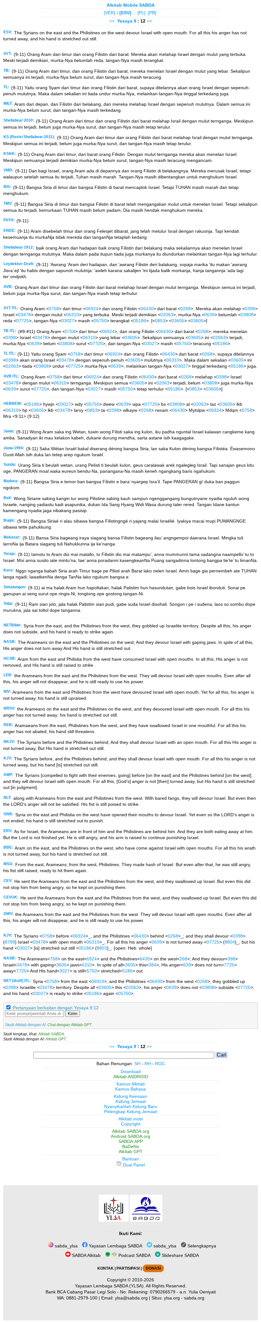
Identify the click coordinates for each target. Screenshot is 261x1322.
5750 (92, 970)
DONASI (153, 1268)
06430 (147, 308)
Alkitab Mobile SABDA (131, 5)
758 (54, 958)
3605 (61, 964)
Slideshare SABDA (179, 1255)
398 (231, 958)
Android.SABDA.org (130, 1136)
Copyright (130, 1123)
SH (137, 1063)
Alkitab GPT (56, 1039)
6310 (87, 964)
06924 (92, 308)
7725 (229, 964)
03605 (178, 320)
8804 (230, 942)
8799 (10, 942)
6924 (92, 958)
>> (149, 20)
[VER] (109, 12)
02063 (166, 314)
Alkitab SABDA (51, 1034)
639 (187, 964)
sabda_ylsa (65, 1245)
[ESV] (125, 12)
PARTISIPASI (128, 1268)
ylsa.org (172, 1297)
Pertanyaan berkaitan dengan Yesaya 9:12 (56, 1007)
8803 (102, 948)
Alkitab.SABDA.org (130, 1131)
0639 (209, 314)
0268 (185, 308)
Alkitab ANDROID (130, 1076)
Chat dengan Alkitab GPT (69, 1025)
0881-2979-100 (81, 1297)
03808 (247, 314)
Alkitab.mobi (130, 1118)
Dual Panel (133, 1164)
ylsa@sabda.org (131, 1297)
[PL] (141, 12)
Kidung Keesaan (130, 1096)
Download (131, 1071)
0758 (54, 308)
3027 (65, 970)
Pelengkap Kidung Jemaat (130, 1111)
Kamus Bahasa (130, 1089)
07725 (22, 320)
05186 (139, 320)
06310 (72, 314)
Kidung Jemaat (131, 1101)
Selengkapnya (201, 1245)
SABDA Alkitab (86, 1255)
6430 (145, 958)
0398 (250, 308)
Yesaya (124, 20)
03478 (24, 314)
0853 (160, 320)
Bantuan (130, 1158)
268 (183, 958)
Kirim (72, 1013)
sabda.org (194, 1297)
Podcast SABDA (134, 1255)
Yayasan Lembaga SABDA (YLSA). (110, 1285)
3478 (22, 964)
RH (148, 1063)
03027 (67, 320)
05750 (100, 320)
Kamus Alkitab (130, 1083)
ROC (160, 1063)
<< (112, 20)
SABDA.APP (130, 1141)
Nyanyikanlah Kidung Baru (130, 1106)
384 (152, 964)
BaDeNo (130, 1146)
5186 (127, 970)
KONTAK (105, 1268)
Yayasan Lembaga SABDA (115, 1245)
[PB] (152, 12)
